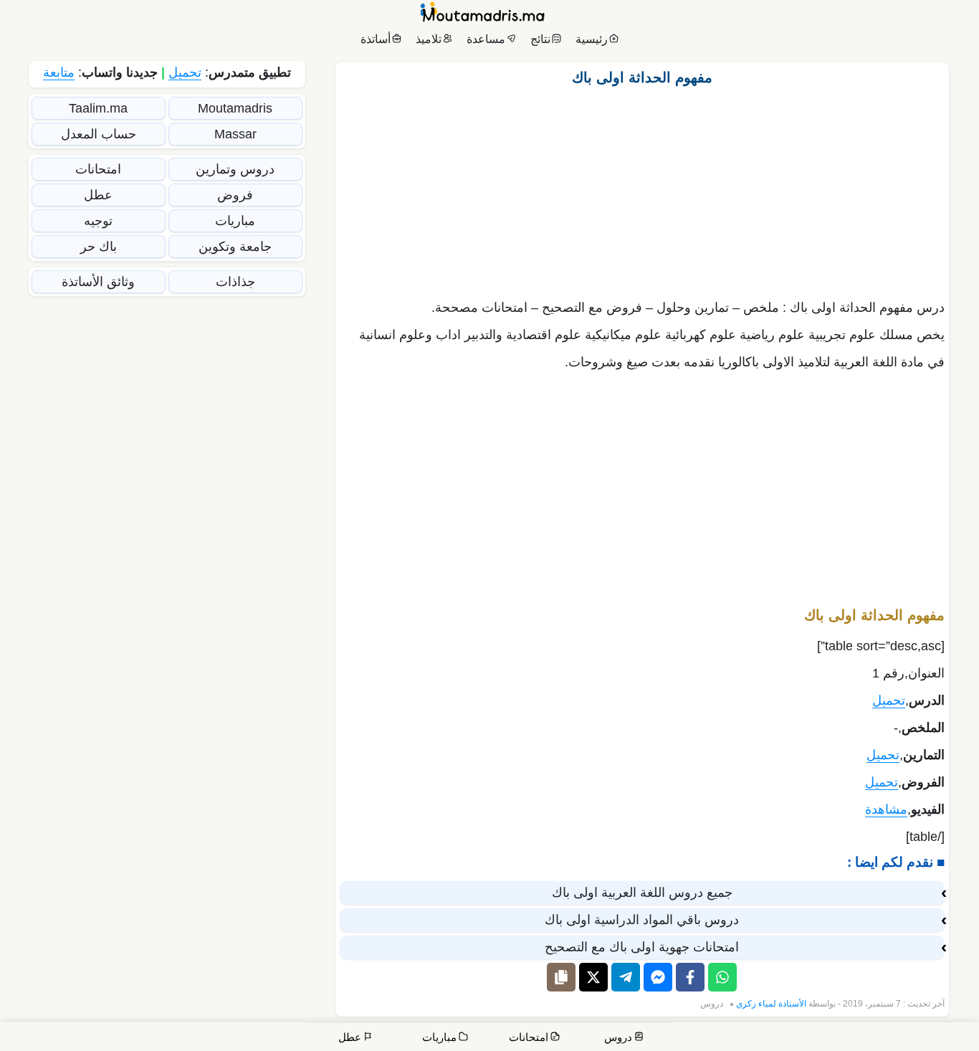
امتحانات (98, 169)
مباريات (235, 221)
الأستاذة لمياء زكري (771, 1004)
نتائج (540, 39)
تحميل (888, 700)
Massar (235, 134)
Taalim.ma (98, 108)
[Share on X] (593, 977)
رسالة (817, 1038)
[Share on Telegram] (625, 977)
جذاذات (235, 282)
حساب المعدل (98, 134)
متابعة (59, 72)
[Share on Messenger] (658, 977)
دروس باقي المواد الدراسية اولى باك (642, 920)
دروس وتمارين (235, 169)
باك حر (98, 246)
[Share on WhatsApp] (722, 977)
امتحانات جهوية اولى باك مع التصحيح (642, 947)
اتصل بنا (950, 1038)
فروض (235, 195)
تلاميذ (428, 39)
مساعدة (486, 39)
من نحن (908, 1038)
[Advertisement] (642, 188)
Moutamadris (235, 108)
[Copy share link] (561, 977)
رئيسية (592, 39)
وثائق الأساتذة (98, 282)
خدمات (861, 1038)
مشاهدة (886, 809)
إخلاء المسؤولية (754, 1038)
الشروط (687, 1038)
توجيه (98, 221)
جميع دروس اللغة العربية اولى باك (642, 892)
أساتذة (375, 39)
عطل (98, 195)
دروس (711, 1004)
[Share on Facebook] (690, 977)
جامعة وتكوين (235, 246)
